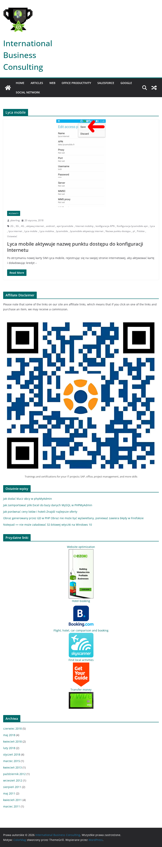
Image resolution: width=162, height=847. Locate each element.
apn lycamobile (65, 226)
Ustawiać (12, 236)
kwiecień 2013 (12, 767)
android (50, 226)
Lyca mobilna (47, 231)
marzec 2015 (11, 761)
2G (11, 226)
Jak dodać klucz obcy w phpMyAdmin (27, 498)
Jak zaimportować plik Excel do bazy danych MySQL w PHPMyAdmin (47, 505)
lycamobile (62, 231)
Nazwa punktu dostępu (118, 231)
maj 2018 (9, 735)
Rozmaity (14, 213)
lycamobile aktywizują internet (86, 231)
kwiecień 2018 (12, 741)
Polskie (141, 231)
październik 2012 (14, 774)
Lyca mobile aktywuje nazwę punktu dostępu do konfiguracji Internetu (75, 247)
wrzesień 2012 (12, 780)
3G (17, 226)
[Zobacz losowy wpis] (154, 87)
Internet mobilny (84, 226)
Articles (37, 83)
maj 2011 (9, 793)
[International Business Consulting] (8, 87)
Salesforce (105, 83)
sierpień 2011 (12, 787)
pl (134, 231)
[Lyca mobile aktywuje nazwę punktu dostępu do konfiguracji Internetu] (81, 163)
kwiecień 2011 (12, 800)
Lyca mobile (30, 231)
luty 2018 (9, 748)
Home (20, 83)
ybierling (15, 220)
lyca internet (15, 231)
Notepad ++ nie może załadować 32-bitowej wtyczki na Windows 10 (47, 524)
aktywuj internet (35, 226)
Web (52, 83)
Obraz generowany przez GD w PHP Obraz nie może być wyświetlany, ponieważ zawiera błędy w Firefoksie (73, 518)
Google (126, 83)
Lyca (152, 226)
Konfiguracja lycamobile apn (132, 226)
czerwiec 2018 (12, 728)
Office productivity (76, 83)
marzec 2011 (11, 806)
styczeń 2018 (11, 754)
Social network (28, 92)
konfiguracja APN (105, 226)
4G (22, 226)
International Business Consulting (27, 55)
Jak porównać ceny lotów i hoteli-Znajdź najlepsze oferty (40, 511)
